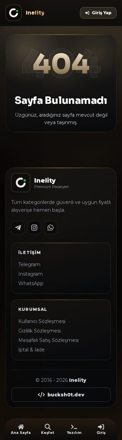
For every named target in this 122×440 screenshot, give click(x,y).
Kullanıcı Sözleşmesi (41, 321)
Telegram (29, 264)
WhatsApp (30, 283)
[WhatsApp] (50, 227)
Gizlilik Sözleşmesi (39, 331)
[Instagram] (34, 227)
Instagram (30, 274)
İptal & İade (31, 350)
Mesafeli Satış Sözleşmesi (48, 340)
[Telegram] (18, 227)
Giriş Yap (101, 12)
